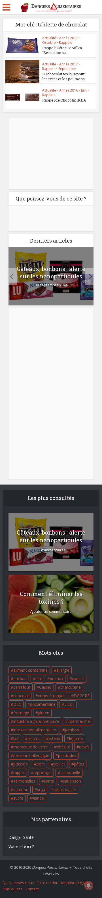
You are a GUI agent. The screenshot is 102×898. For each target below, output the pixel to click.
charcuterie (70, 687)
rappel (19, 772)
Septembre (67, 68)
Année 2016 (68, 90)
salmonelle (70, 772)
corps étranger (51, 695)
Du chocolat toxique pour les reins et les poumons (63, 76)
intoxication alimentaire (34, 730)
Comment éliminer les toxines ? (51, 597)
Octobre (49, 42)
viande (38, 798)
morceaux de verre (30, 747)
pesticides (67, 755)
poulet (59, 764)
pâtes (79, 764)
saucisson (72, 781)
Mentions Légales (76, 882)
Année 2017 (68, 38)
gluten (43, 712)
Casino (45, 687)
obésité (63, 747)
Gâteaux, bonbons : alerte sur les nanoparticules (51, 272)
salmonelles (24, 781)
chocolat (21, 695)
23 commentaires (51, 550)
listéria (54, 738)
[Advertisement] (51, 153)
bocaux (56, 678)
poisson (20, 764)
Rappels (65, 42)
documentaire (43, 704)
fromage (21, 712)
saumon (20, 789)
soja (41, 789)
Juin (84, 90)
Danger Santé (21, 837)
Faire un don (47, 882)
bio (38, 678)
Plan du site (13, 888)
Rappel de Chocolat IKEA (64, 100)
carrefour (21, 687)
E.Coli (69, 704)
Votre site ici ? (21, 846)
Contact (32, 888)
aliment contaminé (30, 670)
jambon (72, 730)
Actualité (49, 38)
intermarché (79, 721)
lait (16, 738)
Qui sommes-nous (18, 882)
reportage (42, 772)
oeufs (84, 747)
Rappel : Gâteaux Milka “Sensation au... (62, 50)
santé (49, 781)
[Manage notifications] (88, 885)
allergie (62, 670)
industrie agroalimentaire (36, 721)
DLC (17, 704)
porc (41, 764)
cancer (78, 678)
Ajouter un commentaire (51, 611)
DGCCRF (82, 695)
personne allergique (31, 755)
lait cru (33, 738)
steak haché (65, 789)
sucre (18, 798)
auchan (20, 678)
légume (76, 738)
